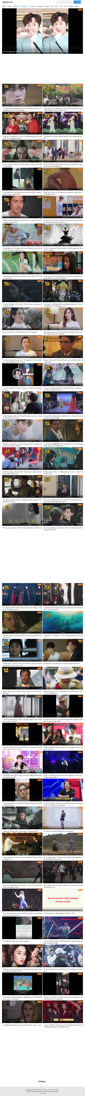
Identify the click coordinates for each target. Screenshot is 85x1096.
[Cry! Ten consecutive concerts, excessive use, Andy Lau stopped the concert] (22, 374)
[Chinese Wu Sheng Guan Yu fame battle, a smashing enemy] (22, 818)
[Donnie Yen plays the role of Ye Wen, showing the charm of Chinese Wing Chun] (22, 844)
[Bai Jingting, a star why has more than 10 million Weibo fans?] (63, 650)
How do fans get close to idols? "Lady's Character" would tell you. (22, 528)
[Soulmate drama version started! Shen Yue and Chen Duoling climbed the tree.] (22, 622)
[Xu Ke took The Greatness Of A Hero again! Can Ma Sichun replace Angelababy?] (22, 151)
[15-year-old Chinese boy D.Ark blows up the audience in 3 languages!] (63, 955)
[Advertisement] (42, 68)
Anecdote (39, 6)
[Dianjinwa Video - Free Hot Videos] (8, 2)
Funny (33, 6)
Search (78, 2)
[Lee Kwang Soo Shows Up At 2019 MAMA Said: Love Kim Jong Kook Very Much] (42, 31)
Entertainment (24, 6)
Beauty (46, 6)
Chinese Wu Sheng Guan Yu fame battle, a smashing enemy (20, 831)
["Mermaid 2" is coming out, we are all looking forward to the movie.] (63, 622)
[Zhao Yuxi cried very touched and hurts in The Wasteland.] (22, 318)
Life (61, 6)
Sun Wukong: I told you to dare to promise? (16, 941)
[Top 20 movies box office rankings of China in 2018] (63, 900)
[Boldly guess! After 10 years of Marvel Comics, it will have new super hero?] (22, 678)
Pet (51, 6)
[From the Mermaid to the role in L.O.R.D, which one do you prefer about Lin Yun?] (22, 291)
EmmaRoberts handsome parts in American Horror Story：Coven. (22, 1025)
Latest (10, 6)
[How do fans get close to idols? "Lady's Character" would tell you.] (22, 514)
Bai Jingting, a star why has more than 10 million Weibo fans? (62, 663)
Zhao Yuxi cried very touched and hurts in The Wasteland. (20, 332)
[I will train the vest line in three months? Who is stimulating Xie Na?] (63, 123)
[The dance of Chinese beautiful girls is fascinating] (63, 818)
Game (56, 6)
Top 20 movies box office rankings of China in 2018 (59, 913)
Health (70, 6)
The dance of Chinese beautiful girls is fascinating (58, 831)
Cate (65, 6)
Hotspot (15, 6)
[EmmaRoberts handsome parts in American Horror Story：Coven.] (22, 1011)
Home (4, 6)
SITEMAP (42, 1093)
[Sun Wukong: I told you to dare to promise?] (22, 928)
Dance (76, 6)
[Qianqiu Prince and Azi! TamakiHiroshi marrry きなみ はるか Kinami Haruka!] (63, 346)
